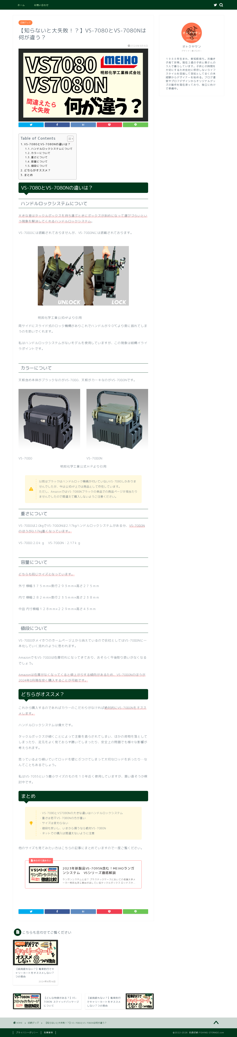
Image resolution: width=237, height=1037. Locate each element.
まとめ (28, 175)
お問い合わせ (41, 5)
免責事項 (48, 1032)
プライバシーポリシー (27, 1032)
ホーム (21, 5)
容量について (39, 161)
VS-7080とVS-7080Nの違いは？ (47, 144)
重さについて (39, 157)
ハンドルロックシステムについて (52, 148)
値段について (39, 165)
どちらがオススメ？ (37, 170)
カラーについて (41, 153)
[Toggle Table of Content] (68, 139)
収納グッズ (25, 22)
